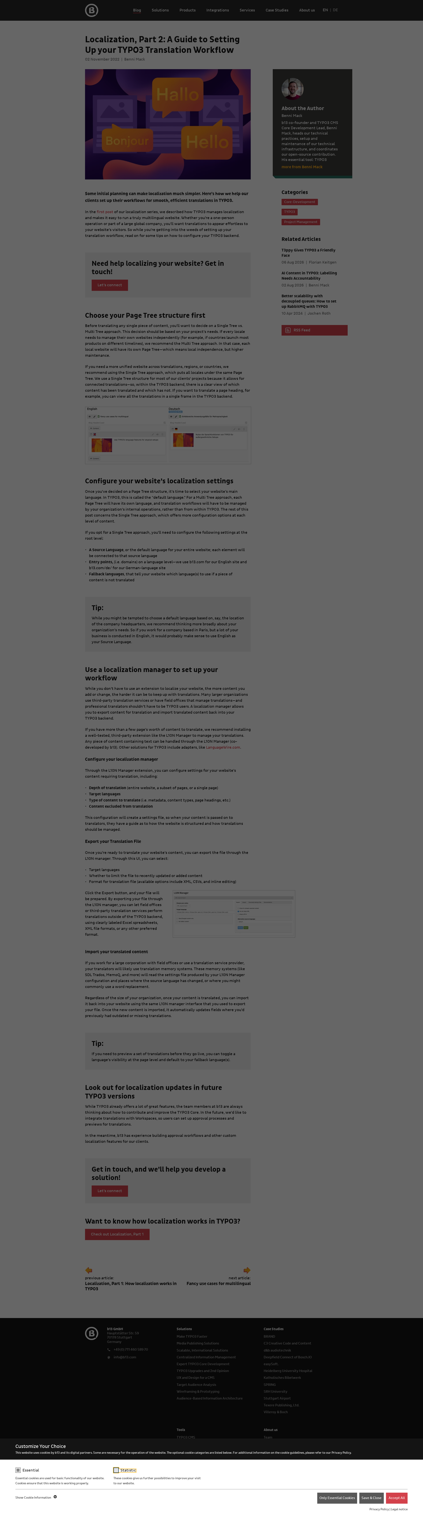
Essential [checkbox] (30, 1470)
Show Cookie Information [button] (33, 1497)
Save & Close (372, 1498)
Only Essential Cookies (337, 1498)
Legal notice (399, 1509)
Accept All (397, 1498)
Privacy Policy (379, 1509)
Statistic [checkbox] (128, 1470)
